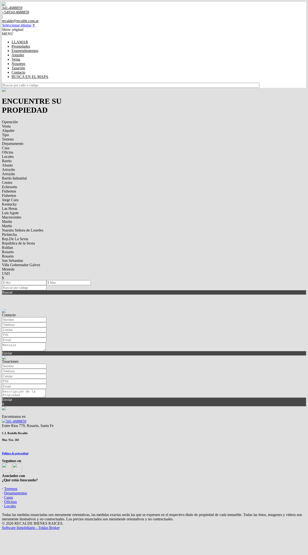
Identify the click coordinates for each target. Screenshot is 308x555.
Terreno (8, 139)
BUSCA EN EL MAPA (30, 77)
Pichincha (9, 234)
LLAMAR (20, 42)
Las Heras (9, 209)
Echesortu (9, 187)
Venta (16, 59)
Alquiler (18, 55)
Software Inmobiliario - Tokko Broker (31, 528)
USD (6, 273)
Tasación (18, 68)
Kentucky (9, 204)
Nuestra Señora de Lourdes (22, 230)
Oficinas (10, 502)
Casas (8, 497)
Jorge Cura (10, 200)
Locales (8, 157)
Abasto (7, 165)
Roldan (7, 247)
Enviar (7, 353)
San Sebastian (12, 260)
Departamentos (15, 493)
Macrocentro (11, 217)
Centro (7, 183)
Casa (5, 148)
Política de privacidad (15, 453)
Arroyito (8, 170)
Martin (7, 221)
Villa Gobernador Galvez (21, 265)
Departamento (12, 144)
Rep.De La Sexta (15, 239)
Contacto (18, 72)
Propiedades (21, 46)
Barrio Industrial (14, 178)
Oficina (7, 152)
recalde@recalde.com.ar (20, 21)
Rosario (8, 252)
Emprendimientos (25, 51)
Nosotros (18, 64)
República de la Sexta (18, 243)
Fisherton (9, 191)
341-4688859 (16, 421)
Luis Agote (10, 213)
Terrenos (10, 489)
